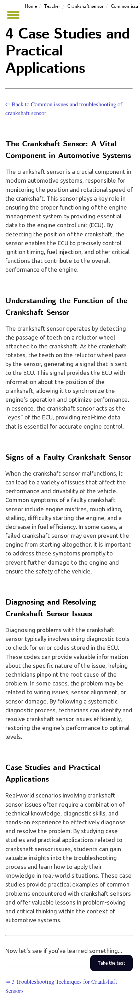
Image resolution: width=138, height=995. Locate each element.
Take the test (111, 963)
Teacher (52, 6)
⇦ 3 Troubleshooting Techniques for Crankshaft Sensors (61, 985)
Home (31, 6)
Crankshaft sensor (85, 6)
